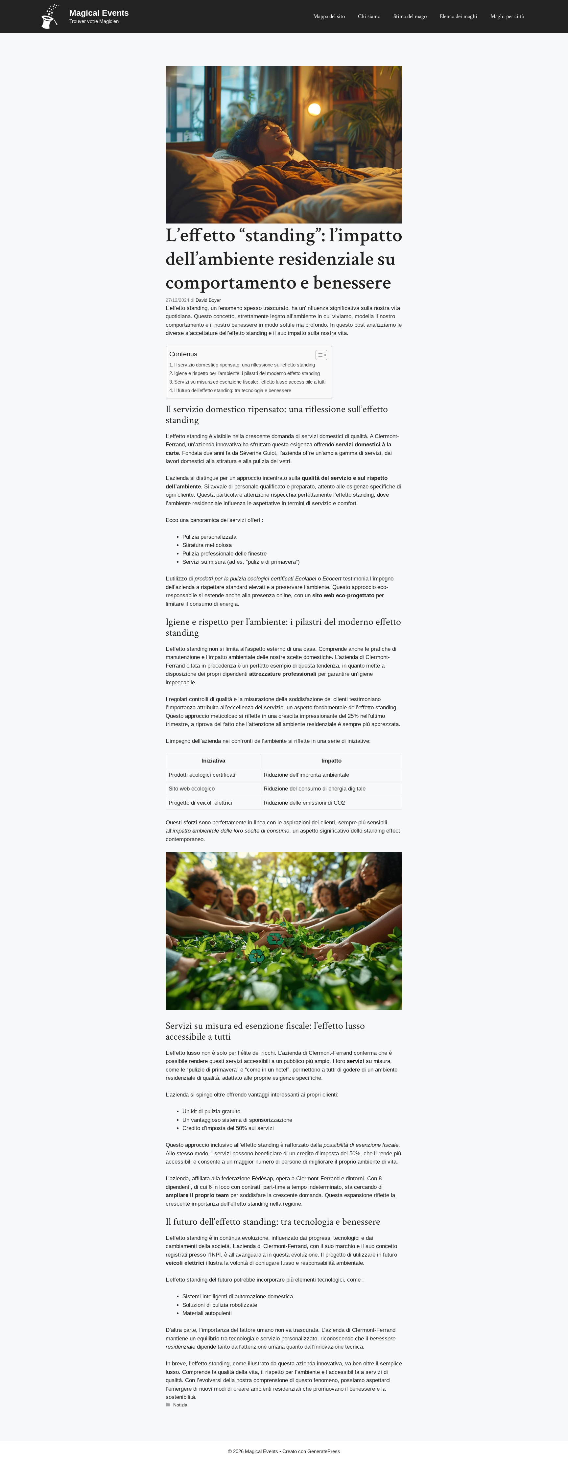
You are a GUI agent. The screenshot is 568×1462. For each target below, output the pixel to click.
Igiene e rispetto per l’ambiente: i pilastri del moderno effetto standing (247, 373)
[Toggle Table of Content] (318, 355)
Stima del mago (410, 16)
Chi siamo (369, 16)
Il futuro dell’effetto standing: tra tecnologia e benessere (232, 390)
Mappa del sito (329, 16)
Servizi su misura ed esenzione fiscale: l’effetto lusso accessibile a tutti (249, 382)
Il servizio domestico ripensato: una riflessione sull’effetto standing (244, 364)
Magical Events (99, 12)
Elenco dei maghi (458, 16)
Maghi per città (507, 16)
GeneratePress (323, 1451)
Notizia (180, 1404)
